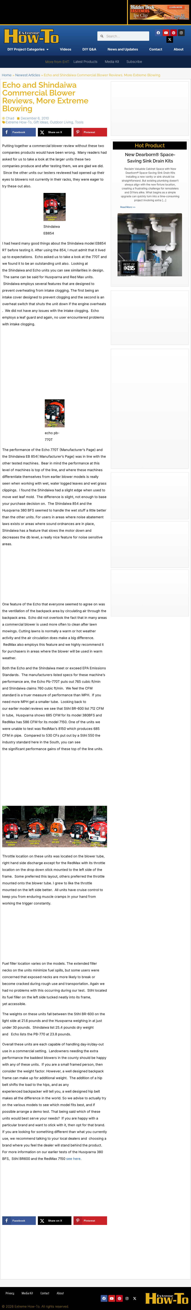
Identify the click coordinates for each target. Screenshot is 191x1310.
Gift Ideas (41, 122)
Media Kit (112, 62)
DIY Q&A (89, 49)
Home (7, 75)
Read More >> (127, 207)
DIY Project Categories (26, 49)
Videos (65, 49)
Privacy (10, 1293)
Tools (79, 122)
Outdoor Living (61, 122)
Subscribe (134, 62)
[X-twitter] (169, 39)
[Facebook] (158, 32)
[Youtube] (166, 32)
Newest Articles (27, 75)
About (179, 49)
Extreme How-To (19, 122)
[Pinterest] (173, 32)
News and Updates (123, 49)
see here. (74, 1159)
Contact (155, 49)
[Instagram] (181, 32)
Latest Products (85, 62)
